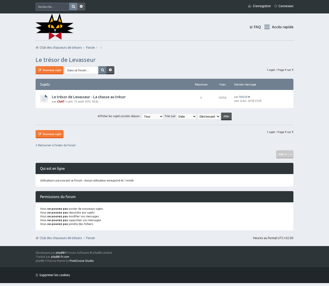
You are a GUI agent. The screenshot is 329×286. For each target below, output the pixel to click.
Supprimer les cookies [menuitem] (54, 275)
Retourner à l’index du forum (57, 145)
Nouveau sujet (51, 70)
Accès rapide (282, 27)
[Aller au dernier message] (249, 96)
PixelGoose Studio (82, 260)
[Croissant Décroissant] (208, 116)
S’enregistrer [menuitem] (262, 6)
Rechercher (73, 7)
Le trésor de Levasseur (66, 60)
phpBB (60, 252)
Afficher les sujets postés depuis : (120, 116)
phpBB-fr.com (60, 256)
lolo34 (243, 96)
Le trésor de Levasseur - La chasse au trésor (89, 97)
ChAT (61, 101)
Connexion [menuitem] (285, 6)
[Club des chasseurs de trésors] (55, 26)
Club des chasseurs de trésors (61, 238)
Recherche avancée (81, 7)
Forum (90, 238)
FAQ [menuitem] (261, 27)
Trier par (170, 116)
